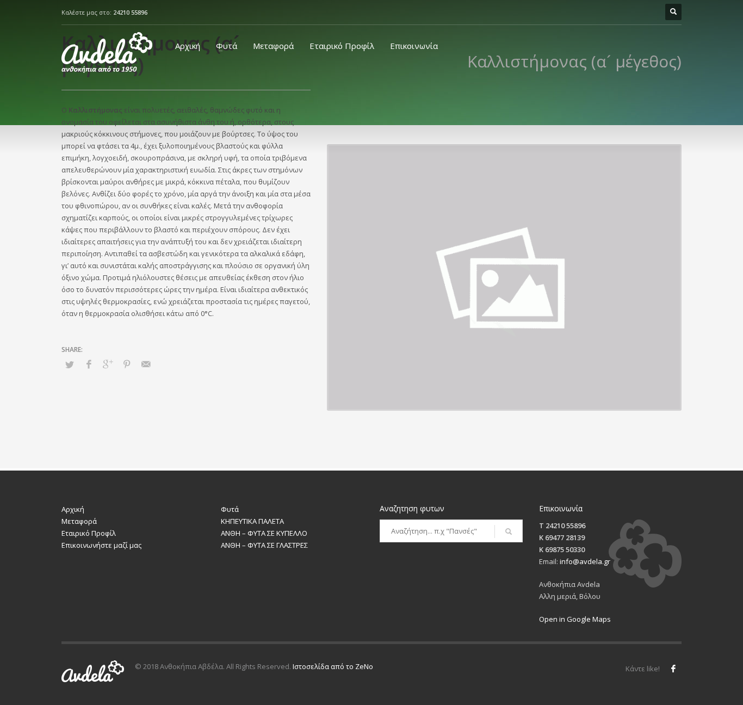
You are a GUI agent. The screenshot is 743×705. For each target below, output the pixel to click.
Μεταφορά (273, 45)
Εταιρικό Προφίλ (341, 45)
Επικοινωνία (414, 45)
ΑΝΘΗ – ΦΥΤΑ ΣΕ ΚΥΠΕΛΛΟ (264, 533)
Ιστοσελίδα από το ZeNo (333, 666)
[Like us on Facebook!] (673, 668)
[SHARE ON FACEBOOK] (89, 364)
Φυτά (226, 45)
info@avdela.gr (585, 561)
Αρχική (187, 45)
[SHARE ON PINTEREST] (127, 364)
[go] (508, 531)
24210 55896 (130, 12)
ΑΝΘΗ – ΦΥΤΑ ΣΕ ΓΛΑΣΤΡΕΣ (264, 545)
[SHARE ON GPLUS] (108, 364)
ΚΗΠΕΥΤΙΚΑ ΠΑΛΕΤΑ (252, 521)
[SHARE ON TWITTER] (69, 364)
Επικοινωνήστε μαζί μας (101, 545)
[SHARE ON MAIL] (146, 364)
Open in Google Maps (575, 619)
